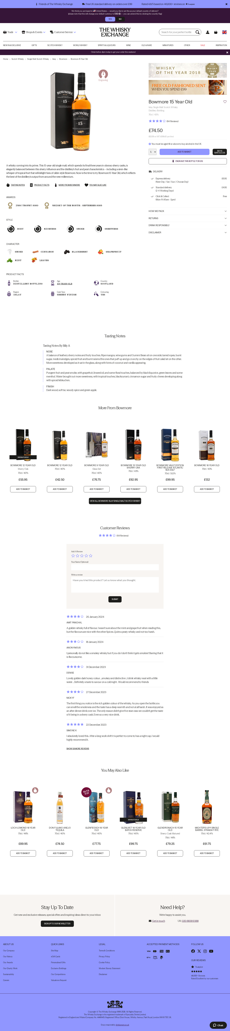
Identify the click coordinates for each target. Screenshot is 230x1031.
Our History (8, 956)
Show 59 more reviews (77, 749)
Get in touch (158, 920)
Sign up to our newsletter (57, 923)
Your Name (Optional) (79, 562)
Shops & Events (34, 32)
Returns (153, 218)
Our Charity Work (10, 968)
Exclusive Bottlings (58, 968)
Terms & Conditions (107, 950)
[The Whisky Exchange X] (199, 951)
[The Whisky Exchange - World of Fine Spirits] (115, 32)
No (120, 19)
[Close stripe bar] (227, 52)
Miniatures (168, 45)
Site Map (54, 950)
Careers (6, 980)
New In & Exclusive (12, 45)
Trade (10, 32)
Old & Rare (146, 45)
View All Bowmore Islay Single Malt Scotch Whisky (115, 501)
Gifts (34, 45)
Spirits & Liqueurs (106, 45)
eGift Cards (55, 956)
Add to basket (23, 489)
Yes (110, 19)
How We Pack (156, 211)
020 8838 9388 (190, 920)
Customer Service (63, 32)
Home (5, 59)
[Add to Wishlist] (225, 101)
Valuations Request (58, 980)
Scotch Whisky (54, 45)
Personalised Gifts (58, 962)
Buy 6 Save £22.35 (219, 152)
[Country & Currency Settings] (224, 32)
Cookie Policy (104, 962)
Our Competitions (58, 974)
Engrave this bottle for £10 (189, 161)
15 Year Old (64, 283)
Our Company (9, 950)
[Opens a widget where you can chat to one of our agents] (218, 1025)
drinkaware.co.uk (122, 1025)
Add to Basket (185, 152)
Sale (203, 45)
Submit (115, 599)
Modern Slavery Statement (109, 968)
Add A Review (77, 551)
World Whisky (80, 45)
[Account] (207, 32)
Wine (128, 45)
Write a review (77, 575)
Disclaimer (155, 232)
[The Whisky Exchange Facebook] (193, 951)
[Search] (198, 32)
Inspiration (221, 45)
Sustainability (8, 974)
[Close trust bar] (226, 4)
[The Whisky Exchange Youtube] (211, 951)
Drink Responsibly (159, 225)
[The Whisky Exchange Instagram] (205, 951)
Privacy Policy (104, 956)
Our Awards (8, 962)
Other (187, 45)
